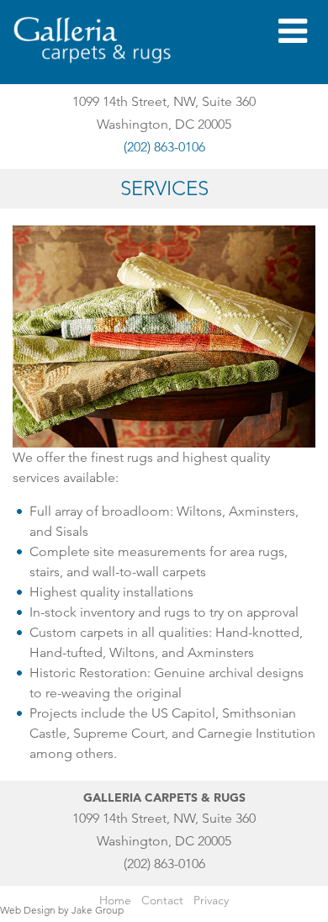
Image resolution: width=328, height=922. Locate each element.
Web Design (28, 909)
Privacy (211, 900)
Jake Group (97, 909)
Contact (162, 900)
